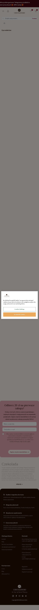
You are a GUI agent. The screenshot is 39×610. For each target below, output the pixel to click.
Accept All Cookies (19, 314)
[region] (19, 305)
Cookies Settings (19, 309)
